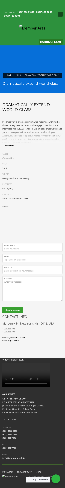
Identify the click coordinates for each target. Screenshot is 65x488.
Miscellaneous (16, 198)
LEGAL (38, 472)
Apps (4, 198)
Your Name (9, 246)
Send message (13, 310)
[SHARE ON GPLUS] (15, 210)
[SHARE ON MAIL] (26, 210)
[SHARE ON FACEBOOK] (10, 210)
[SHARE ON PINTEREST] (21, 210)
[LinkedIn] (19, 4)
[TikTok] (23, 4)
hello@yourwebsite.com (13, 337)
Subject (8, 268)
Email (6, 257)
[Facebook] (4, 4)
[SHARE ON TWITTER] (4, 211)
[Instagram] (9, 4)
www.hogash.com (10, 340)
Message (8, 279)
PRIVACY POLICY (24, 472)
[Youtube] (14, 4)
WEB (26, 198)
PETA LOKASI (10, 419)
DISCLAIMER (7, 472)
